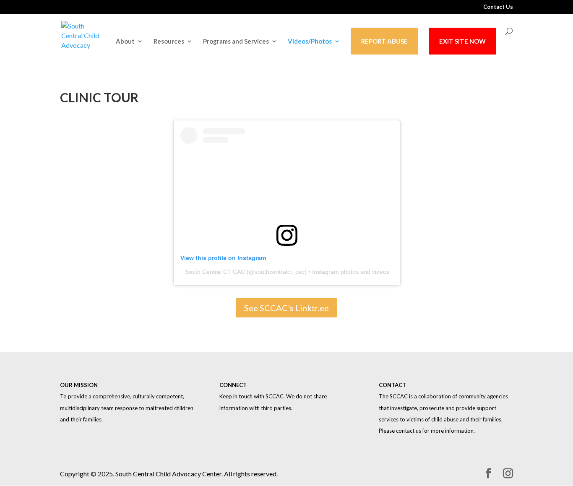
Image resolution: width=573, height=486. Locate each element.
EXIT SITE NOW (462, 41)
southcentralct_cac (280, 271)
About (125, 41)
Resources (169, 41)
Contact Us (498, 7)
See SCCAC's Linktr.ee (286, 308)
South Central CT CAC (215, 271)
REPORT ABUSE (384, 41)
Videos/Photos (310, 41)
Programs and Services (236, 41)
